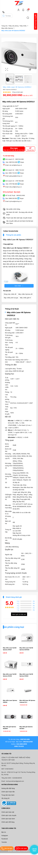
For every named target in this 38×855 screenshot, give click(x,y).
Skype (22, 162)
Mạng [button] (7, 543)
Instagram (4, 835)
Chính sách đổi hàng (7, 822)
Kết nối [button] (8, 417)
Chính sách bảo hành (8, 818)
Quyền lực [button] (9, 549)
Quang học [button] (9, 374)
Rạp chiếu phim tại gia (11, 297)
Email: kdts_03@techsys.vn (13, 187)
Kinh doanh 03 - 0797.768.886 (14, 181)
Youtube (4, 842)
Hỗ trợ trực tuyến (36, 21)
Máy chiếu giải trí (25, 297)
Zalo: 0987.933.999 (11, 162)
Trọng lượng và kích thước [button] (16, 573)
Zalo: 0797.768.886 (11, 184)
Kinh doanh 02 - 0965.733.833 (14, 170)
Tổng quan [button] (9, 440)
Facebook (4, 839)
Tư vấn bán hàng (8, 156)
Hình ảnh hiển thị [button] (12, 319)
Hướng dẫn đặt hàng (8, 788)
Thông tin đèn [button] (11, 365)
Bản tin (3, 832)
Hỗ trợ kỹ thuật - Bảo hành (11, 192)
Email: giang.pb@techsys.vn (13, 176)
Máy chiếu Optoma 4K (25, 294)
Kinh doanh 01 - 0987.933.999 (14, 159)
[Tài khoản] (18, 10)
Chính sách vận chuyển (8, 815)
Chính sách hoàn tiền (8, 791)
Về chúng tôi (5, 798)
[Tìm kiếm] (28, 18)
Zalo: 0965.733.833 (11, 173)
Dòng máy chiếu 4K (10, 294)
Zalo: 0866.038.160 (11, 198)
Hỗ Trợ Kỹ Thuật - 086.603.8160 (15, 195)
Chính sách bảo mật (7, 812)
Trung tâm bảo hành (7, 795)
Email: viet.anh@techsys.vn (13, 165)
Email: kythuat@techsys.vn (13, 201)
